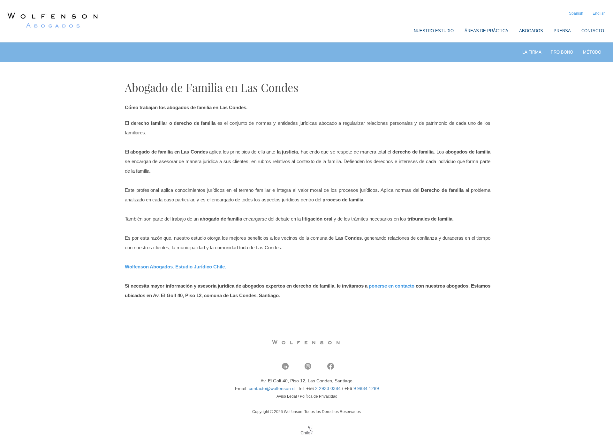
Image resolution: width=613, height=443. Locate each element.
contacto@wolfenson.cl (272, 388)
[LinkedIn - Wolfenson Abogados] (285, 366)
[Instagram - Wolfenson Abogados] (308, 366)
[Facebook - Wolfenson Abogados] (330, 366)
